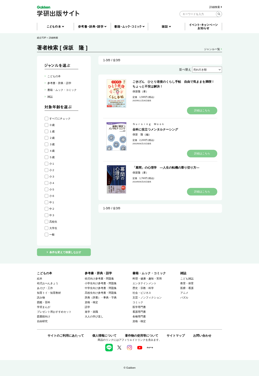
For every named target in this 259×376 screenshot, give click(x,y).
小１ (52, 163)
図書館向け (43, 316)
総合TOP (41, 37)
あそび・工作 (45, 288)
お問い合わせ (202, 335)
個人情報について (104, 335)
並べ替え (185, 69)
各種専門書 (139, 316)
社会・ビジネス (142, 292)
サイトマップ (176, 335)
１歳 (52, 131)
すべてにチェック (60, 118)
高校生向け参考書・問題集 (101, 292)
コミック (138, 302)
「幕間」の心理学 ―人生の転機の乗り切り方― (166, 167)
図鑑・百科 (43, 302)
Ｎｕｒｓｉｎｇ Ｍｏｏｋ (148, 124)
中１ (52, 202)
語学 (87, 307)
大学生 (53, 228)
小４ (52, 182)
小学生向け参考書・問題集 (101, 283)
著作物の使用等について (141, 335)
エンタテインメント (144, 283)
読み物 (41, 297)
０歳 (52, 124)
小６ (52, 195)
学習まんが (43, 307)
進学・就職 (91, 311)
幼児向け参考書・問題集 (99, 278)
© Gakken (130, 367)
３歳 (52, 144)
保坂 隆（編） (142, 134)
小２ (52, 170)
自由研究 (42, 321)
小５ (52, 189)
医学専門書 (139, 307)
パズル (184, 297)
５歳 (52, 157)
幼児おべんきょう (47, 283)
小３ (52, 176)
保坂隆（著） (140, 91)
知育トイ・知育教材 (49, 292)
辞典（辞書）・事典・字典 (101, 297)
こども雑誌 (187, 278)
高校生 (53, 221)
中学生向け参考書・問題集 (101, 288)
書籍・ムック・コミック (149, 273)
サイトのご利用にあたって (66, 335)
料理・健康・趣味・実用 (147, 278)
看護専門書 (139, 311)
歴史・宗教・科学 (143, 288)
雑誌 (183, 273)
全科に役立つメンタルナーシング (155, 129)
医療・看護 (187, 288)
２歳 (52, 137)
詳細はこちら (202, 110)
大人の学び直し (94, 316)
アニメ (184, 292)
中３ (52, 215)
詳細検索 (215, 7)
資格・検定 (91, 302)
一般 (52, 234)
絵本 (39, 278)
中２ (52, 208)
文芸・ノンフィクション (147, 297)
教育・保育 (187, 283)
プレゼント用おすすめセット (54, 311)
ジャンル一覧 (212, 49)
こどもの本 (44, 273)
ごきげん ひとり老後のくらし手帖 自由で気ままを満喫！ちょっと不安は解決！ (173, 84)
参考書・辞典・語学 (98, 273)
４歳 (52, 150)
